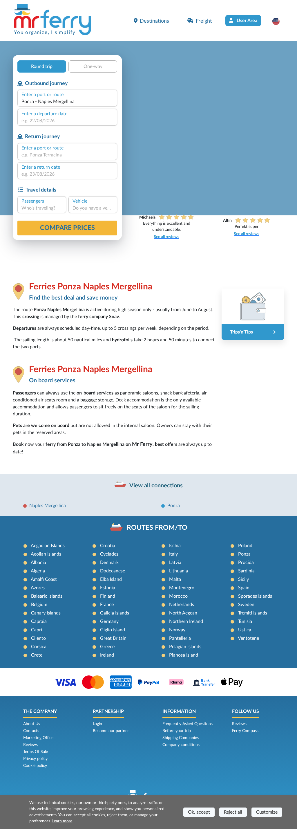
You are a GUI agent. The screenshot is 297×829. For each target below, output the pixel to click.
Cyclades (109, 554)
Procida (246, 562)
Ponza (173, 505)
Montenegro (181, 587)
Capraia (39, 621)
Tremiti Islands (252, 613)
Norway (177, 630)
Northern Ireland (186, 621)
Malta (175, 579)
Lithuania (178, 571)
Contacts (31, 731)
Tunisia (245, 621)
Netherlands (181, 604)
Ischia (175, 545)
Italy (173, 554)
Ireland (107, 655)
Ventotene (248, 638)
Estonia (107, 587)
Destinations (154, 21)
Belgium (39, 604)
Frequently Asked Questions (187, 724)
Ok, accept (199, 812)
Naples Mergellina (47, 505)
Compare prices (67, 228)
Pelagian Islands (185, 646)
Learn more (62, 821)
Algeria (38, 571)
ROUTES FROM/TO (157, 527)
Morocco (178, 596)
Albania (38, 562)
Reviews (30, 745)
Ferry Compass (245, 731)
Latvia (175, 562)
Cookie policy (35, 766)
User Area (246, 20)
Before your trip (176, 731)
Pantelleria (180, 638)
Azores (38, 587)
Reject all (233, 812)
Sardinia (246, 571)
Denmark (109, 562)
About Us (31, 724)
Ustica (244, 630)
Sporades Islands (255, 596)
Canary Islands (46, 613)
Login (97, 724)
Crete (36, 655)
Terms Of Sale (35, 752)
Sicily (243, 579)
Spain (243, 587)
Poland (245, 545)
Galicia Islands (114, 613)
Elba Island (111, 579)
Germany (109, 621)
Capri (36, 630)
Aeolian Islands (46, 554)
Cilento (38, 638)
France (107, 604)
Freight (204, 21)
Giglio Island (112, 630)
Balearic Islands (46, 596)
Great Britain (113, 638)
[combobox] (67, 101)
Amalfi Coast (44, 579)
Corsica (38, 646)
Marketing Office (38, 738)
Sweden (246, 604)
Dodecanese (112, 571)
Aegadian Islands (48, 545)
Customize (267, 812)
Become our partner (111, 731)
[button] (279, 21)
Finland (107, 596)
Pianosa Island (183, 655)
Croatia (107, 545)
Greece (107, 646)
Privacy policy (35, 759)
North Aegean (183, 613)
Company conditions (181, 745)
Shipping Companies (180, 738)
